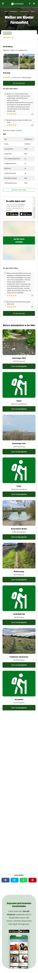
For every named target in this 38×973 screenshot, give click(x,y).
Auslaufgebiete (13, 11)
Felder (19, 486)
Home (5, 11)
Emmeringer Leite (19, 443)
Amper (19, 401)
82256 (32, 11)
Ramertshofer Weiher (19, 529)
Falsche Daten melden (19, 190)
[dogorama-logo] (17, 3)
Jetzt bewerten (20, 83)
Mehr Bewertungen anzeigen (12, 130)
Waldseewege (19, 571)
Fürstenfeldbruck (24, 11)
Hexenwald (19, 699)
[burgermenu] (3, 3)
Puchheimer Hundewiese (19, 657)
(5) (12, 38)
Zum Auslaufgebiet (19, 366)
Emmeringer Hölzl (19, 358)
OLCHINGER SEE (19, 614)
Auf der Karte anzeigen (19, 240)
